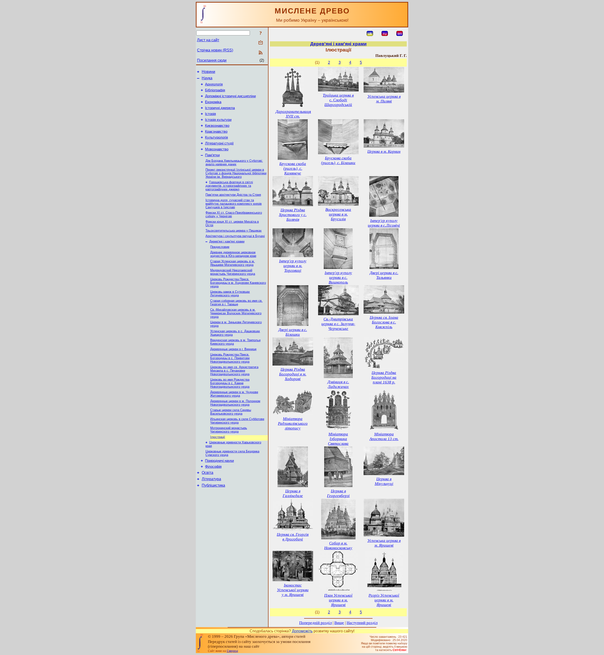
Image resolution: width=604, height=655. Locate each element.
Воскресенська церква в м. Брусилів (338, 214)
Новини (208, 72)
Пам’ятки (212, 155)
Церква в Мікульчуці (384, 481)
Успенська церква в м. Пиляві (384, 98)
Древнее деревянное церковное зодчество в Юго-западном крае (233, 254)
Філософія (213, 466)
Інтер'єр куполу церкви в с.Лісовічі (384, 223)
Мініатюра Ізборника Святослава (338, 439)
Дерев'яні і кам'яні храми (226, 241)
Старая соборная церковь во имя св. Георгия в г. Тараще (236, 302)
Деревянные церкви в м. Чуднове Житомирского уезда (234, 393)
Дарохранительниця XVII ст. (293, 114)
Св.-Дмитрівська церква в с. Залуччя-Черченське (338, 324)
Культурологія (216, 137)
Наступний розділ (362, 623)
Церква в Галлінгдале (293, 493)
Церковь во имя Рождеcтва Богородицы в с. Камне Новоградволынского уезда (229, 383)
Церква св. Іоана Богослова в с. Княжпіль (384, 322)
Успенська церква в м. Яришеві (384, 543)
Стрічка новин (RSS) (215, 50)
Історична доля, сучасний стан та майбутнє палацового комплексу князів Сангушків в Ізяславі (234, 203)
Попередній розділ (315, 623)
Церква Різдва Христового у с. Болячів (292, 215)
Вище (339, 623)
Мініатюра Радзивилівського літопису (293, 423)
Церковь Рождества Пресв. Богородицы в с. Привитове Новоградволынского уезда (230, 358)
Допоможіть (302, 631)
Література (211, 479)
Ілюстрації (217, 437)
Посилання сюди (211, 60)
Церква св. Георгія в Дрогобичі (293, 536)
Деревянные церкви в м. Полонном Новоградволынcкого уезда (235, 402)
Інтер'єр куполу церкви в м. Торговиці (292, 266)
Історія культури (218, 120)
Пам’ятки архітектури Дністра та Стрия (233, 194)
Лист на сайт (208, 40)
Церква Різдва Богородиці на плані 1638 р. (383, 377)
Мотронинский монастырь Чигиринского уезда (228, 429)
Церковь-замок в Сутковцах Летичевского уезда (230, 293)
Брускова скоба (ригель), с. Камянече (292, 168)
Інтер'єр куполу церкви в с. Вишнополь (338, 278)
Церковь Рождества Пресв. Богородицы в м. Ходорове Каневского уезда (238, 282)
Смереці (232, 651)
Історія (210, 114)
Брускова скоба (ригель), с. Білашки (338, 160)
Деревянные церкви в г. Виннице (233, 349)
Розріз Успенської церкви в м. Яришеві (384, 600)
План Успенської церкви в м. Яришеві (338, 600)
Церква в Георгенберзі (338, 493)
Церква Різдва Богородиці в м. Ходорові (292, 374)
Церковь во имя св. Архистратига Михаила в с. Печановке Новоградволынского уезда (234, 370)
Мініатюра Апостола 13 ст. (383, 436)
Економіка (213, 102)
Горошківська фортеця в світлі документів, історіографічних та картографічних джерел (229, 185)
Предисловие (219, 247)
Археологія (214, 84)
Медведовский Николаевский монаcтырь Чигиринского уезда (232, 272)
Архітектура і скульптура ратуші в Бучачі (235, 236)
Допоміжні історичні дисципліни (230, 96)
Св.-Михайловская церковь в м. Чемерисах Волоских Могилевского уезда (235, 313)
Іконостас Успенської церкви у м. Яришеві (293, 590)
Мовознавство (216, 149)
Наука (207, 78)
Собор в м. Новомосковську (338, 545)
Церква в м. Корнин (383, 151)
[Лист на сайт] (261, 43)
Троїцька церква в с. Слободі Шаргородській (338, 100)
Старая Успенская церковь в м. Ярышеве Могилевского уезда (232, 263)
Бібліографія (215, 90)
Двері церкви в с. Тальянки (384, 275)
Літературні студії (219, 143)
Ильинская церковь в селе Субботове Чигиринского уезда (237, 420)
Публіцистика (213, 485)
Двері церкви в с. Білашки (292, 332)
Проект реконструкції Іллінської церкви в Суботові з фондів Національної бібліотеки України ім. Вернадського (236, 173)
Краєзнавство (216, 131)
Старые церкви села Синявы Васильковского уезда (230, 411)
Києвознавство (217, 126)
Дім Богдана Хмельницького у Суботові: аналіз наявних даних (234, 162)
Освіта (207, 473)
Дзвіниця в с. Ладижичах (338, 384)
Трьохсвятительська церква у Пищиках (234, 230)
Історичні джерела (220, 108)
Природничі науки (219, 461)
